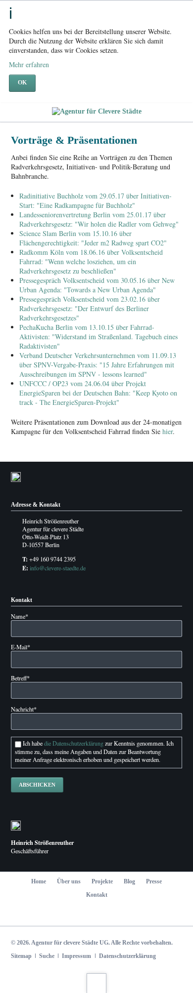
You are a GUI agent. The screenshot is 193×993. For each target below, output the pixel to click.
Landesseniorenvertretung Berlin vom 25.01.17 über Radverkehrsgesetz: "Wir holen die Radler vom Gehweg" (99, 219)
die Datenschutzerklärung (73, 743)
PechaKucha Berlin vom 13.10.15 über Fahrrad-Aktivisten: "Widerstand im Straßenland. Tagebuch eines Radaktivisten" (98, 336)
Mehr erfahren (29, 64)
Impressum (76, 956)
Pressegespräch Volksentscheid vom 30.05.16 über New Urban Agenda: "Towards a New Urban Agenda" (97, 285)
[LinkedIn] (107, 914)
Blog (129, 881)
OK (22, 82)
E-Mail (20, 647)
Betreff (20, 678)
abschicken (37, 785)
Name (19, 616)
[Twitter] (86, 914)
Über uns (69, 881)
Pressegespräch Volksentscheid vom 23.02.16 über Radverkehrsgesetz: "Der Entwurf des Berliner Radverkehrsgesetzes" (89, 308)
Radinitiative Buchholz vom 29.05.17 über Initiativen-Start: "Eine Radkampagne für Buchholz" (95, 200)
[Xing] (128, 914)
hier (167, 431)
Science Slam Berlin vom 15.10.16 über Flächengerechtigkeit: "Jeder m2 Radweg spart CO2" (93, 238)
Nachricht (24, 709)
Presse (154, 881)
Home (38, 881)
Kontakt (96, 894)
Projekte (102, 881)
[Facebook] (65, 914)
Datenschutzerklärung (127, 956)
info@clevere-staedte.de (58, 568)
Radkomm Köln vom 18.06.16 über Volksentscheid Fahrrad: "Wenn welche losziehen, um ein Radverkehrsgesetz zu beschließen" (91, 261)
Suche (46, 956)
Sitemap (21, 956)
